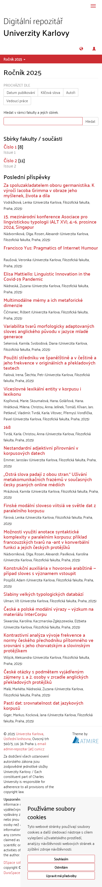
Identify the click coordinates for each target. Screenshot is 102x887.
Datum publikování (21, 92)
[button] (81, 48)
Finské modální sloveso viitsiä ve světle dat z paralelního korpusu (50, 507)
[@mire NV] (85, 739)
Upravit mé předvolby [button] (61, 875)
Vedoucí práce (17, 100)
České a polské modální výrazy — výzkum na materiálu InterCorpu (48, 611)
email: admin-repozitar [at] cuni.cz (25, 746)
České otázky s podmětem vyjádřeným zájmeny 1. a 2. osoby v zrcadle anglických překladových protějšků (46, 676)
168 (7, 426)
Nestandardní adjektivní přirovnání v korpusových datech (41, 450)
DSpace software (16, 862)
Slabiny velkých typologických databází (43, 593)
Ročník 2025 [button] (13, 59)
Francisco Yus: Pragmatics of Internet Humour (51, 247)
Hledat (90, 121)
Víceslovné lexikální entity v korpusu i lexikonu (42, 391)
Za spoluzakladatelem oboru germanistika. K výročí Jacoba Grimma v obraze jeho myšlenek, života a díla (49, 189)
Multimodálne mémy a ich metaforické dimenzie (43, 302)
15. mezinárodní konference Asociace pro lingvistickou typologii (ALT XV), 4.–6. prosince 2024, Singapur (50, 221)
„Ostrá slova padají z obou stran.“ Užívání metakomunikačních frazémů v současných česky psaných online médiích (48, 479)
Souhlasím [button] (61, 859)
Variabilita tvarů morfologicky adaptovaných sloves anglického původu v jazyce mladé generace (49, 330)
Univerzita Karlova (29, 733)
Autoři (70, 92)
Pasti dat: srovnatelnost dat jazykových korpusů (43, 705)
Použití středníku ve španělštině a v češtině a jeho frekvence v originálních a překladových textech (50, 362)
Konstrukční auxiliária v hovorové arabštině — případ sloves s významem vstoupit (50, 570)
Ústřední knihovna (17, 738)
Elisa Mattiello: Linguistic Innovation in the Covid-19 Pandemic (47, 276)
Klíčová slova (50, 92)
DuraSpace (12, 872)
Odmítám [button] (61, 867)
